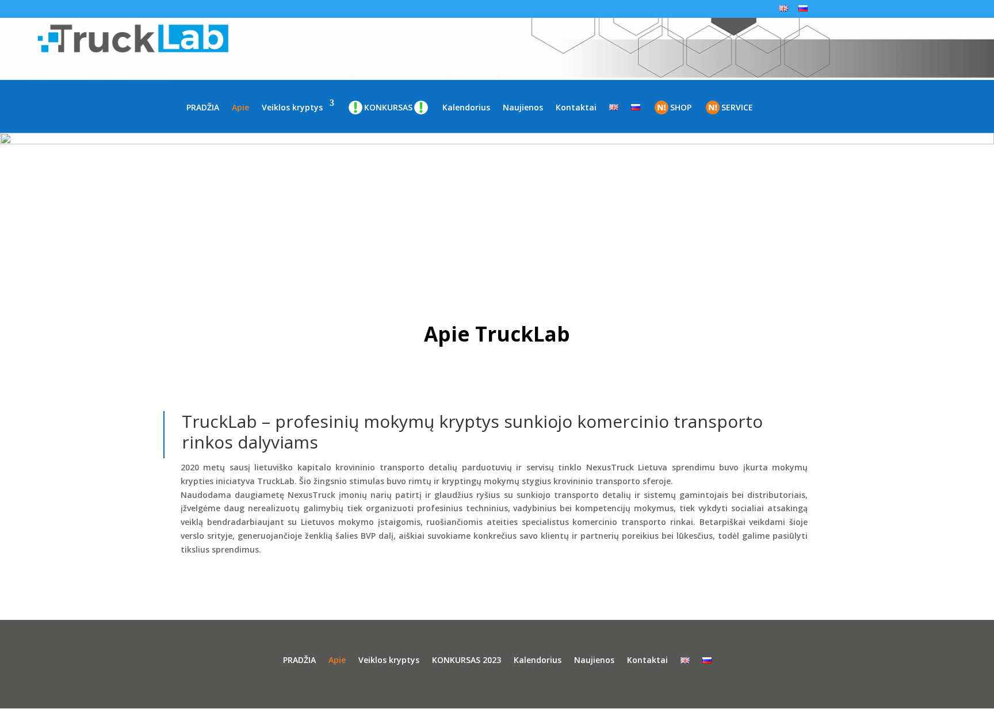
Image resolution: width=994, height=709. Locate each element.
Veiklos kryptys (292, 107)
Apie (240, 107)
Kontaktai (576, 107)
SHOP (680, 107)
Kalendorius (466, 107)
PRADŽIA (202, 107)
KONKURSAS (388, 107)
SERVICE (737, 107)
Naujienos (523, 107)
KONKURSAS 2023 (466, 660)
